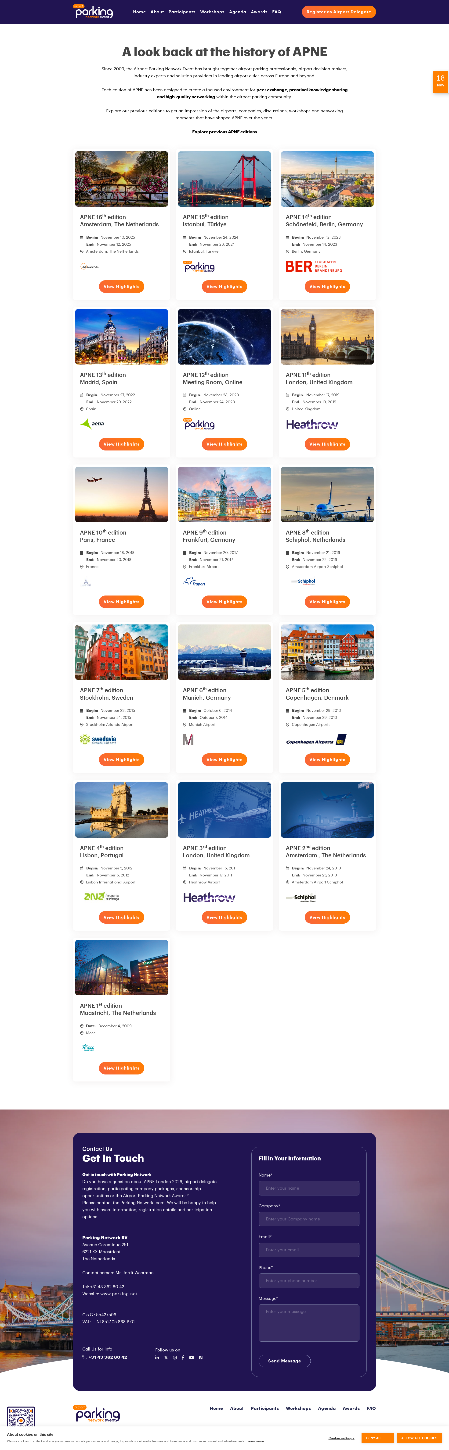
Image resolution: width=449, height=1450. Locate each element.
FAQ (276, 12)
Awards (259, 12)
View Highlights (122, 286)
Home (139, 12)
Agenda (237, 12)
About (157, 12)
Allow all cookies (419, 1438)
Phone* (266, 1268)
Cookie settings (342, 1438)
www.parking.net (118, 1294)
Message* (268, 1298)
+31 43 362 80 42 (108, 1357)
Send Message (284, 1361)
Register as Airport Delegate (339, 12)
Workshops (212, 12)
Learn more (255, 1441)
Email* (265, 1237)
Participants (182, 12)
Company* (269, 1206)
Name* (265, 1175)
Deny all (374, 1438)
